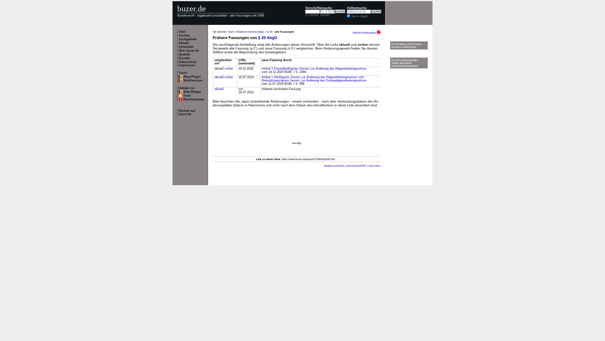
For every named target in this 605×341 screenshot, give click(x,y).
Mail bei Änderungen (365, 32)
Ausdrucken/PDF (356, 165)
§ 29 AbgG (267, 38)
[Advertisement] (297, 131)
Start (182, 31)
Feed (186, 95)
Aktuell (184, 43)
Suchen (184, 35)
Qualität (184, 54)
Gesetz (325, 15)
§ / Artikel (311, 15)
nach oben (374, 165)
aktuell (219, 77)
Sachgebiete (188, 39)
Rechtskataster (194, 99)
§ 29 (269, 31)
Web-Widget (192, 92)
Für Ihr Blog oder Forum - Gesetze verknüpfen (407, 45)
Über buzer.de (189, 50)
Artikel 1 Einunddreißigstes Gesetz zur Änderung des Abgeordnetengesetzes (314, 68)
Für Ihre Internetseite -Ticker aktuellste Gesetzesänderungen (405, 63)
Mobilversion (193, 80)
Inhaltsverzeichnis (334, 165)
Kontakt (184, 58)
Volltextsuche (357, 8)
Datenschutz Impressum (188, 63)
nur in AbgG (360, 16)
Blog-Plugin (192, 76)
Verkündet (186, 47)
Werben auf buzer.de (187, 112)
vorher (229, 68)
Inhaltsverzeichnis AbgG (250, 31)
